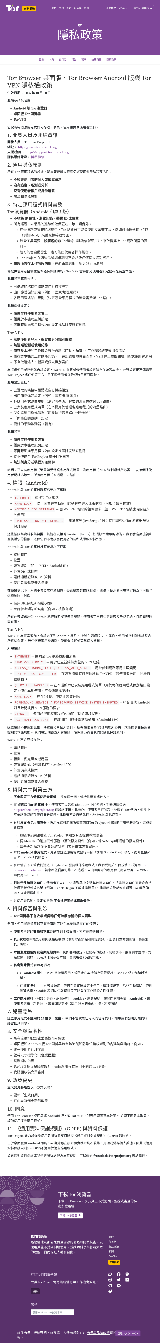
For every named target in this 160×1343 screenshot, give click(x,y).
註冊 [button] (35, 1291)
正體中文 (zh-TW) (115, 8)
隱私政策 (112, 59)
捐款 (86, 8)
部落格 (78, 8)
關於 (54, 8)
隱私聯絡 (37, 157)
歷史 (41, 59)
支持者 (62, 59)
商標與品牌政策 (98, 1333)
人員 (51, 59)
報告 (73, 59)
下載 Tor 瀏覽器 (140, 8)
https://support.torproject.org (47, 152)
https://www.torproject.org (37, 147)
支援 (61, 8)
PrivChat (113, 1256)
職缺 (83, 59)
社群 (69, 8)
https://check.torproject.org (34, 810)
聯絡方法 (114, 1246)
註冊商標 (96, 59)
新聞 (111, 1251)
